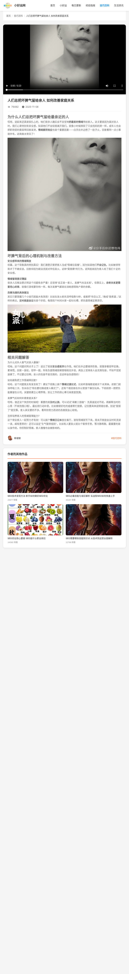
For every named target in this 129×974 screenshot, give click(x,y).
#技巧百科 (116, 438)
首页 (52, 5)
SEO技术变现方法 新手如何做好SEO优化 (28, 496)
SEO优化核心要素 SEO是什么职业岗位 (27, 538)
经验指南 (90, 5)
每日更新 (76, 5)
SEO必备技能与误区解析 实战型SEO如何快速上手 (90, 496)
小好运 (63, 5)
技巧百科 (104, 5)
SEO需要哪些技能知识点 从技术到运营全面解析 (89, 538)
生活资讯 (118, 5)
